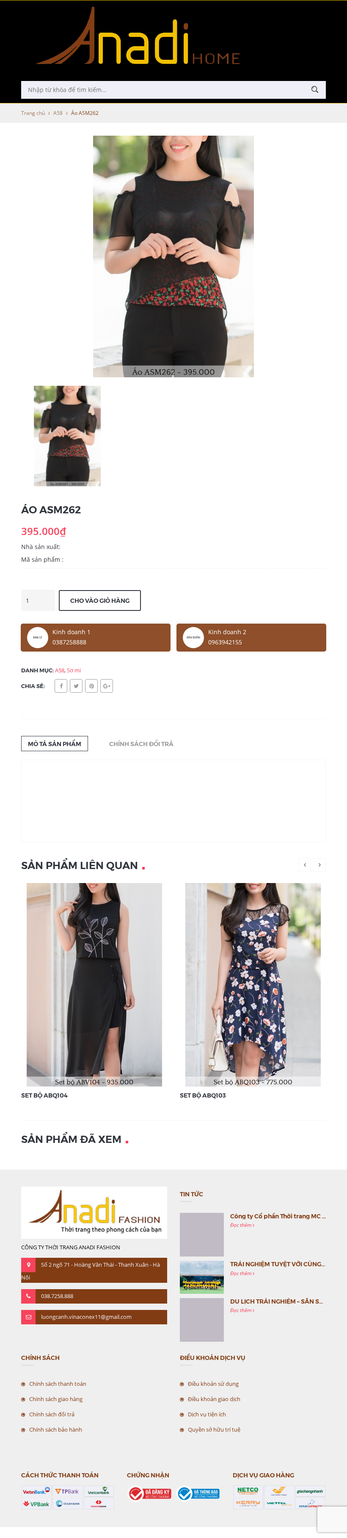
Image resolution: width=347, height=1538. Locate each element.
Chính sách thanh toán (57, 1384)
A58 (58, 113)
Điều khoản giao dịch (214, 1399)
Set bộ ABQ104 (44, 1095)
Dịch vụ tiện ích (207, 1414)
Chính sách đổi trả (51, 1414)
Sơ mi (74, 670)
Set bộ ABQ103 (203, 1095)
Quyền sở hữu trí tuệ (214, 1429)
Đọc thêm (241, 1225)
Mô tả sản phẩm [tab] (54, 743)
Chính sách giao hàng (56, 1399)
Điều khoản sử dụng (213, 1384)
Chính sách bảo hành (55, 1429)
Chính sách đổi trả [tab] (141, 743)
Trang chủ (33, 113)
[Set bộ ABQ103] (253, 984)
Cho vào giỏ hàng (99, 600)
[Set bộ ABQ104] (94, 984)
